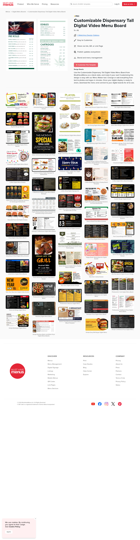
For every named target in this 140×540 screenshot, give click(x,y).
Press (118, 367)
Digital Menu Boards (19, 12)
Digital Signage (53, 367)
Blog (84, 367)
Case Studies (87, 364)
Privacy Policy (121, 381)
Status (118, 385)
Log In (117, 4)
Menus (8, 12)
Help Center (87, 371)
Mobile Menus (53, 378)
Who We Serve (33, 4)
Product (20, 4)
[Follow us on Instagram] (106, 404)
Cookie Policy (14, 527)
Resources (55, 4)
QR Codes (51, 381)
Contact (118, 374)
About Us (119, 364)
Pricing (44, 4)
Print (84, 360)
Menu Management (55, 364)
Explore (86, 374)
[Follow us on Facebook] (99, 404)
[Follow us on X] (113, 404)
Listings (50, 371)
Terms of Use (120, 378)
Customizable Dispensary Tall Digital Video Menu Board (46, 12)
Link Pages (51, 385)
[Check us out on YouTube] (93, 404)
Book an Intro (128, 4)
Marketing (51, 374)
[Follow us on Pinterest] (119, 404)
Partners (119, 371)
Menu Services (53, 388)
